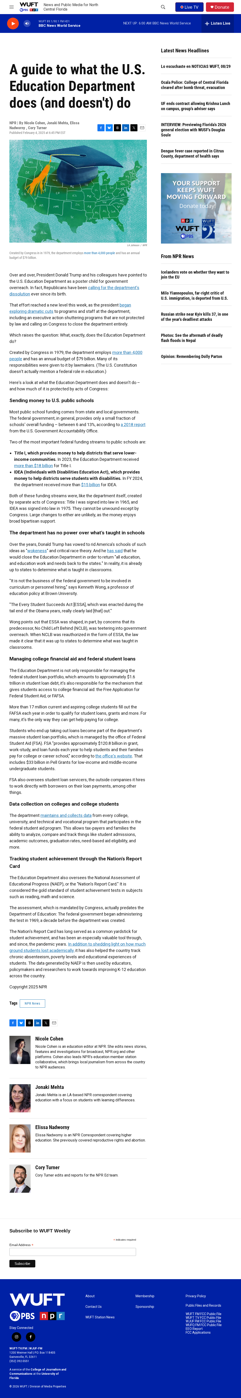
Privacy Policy (196, 1296)
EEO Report (194, 1329)
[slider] (34, 23)
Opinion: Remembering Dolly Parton (191, 356)
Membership (145, 1296)
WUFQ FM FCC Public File (204, 1325)
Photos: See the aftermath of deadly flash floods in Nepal (192, 338)
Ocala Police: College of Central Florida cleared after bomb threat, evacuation (194, 85)
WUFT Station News (100, 1317)
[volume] (27, 23)
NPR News (32, 1003)
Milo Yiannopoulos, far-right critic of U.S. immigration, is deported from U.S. (194, 296)
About (90, 1296)
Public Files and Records (203, 1305)
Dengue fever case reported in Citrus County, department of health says (192, 153)
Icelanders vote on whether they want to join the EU (195, 275)
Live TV (191, 7)
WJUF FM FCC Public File (203, 1321)
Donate (222, 7)
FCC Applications (198, 1332)
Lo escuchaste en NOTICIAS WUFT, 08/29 (196, 66)
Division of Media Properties (48, 1386)
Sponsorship (145, 1307)
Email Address (21, 1245)
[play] (13, 23)
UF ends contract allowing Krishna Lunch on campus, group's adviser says (195, 106)
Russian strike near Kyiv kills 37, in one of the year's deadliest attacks (194, 317)
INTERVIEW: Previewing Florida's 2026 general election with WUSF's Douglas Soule (193, 129)
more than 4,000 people (99, 253)
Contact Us (93, 1307)
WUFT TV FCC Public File (203, 1318)
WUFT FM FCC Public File (203, 1314)
